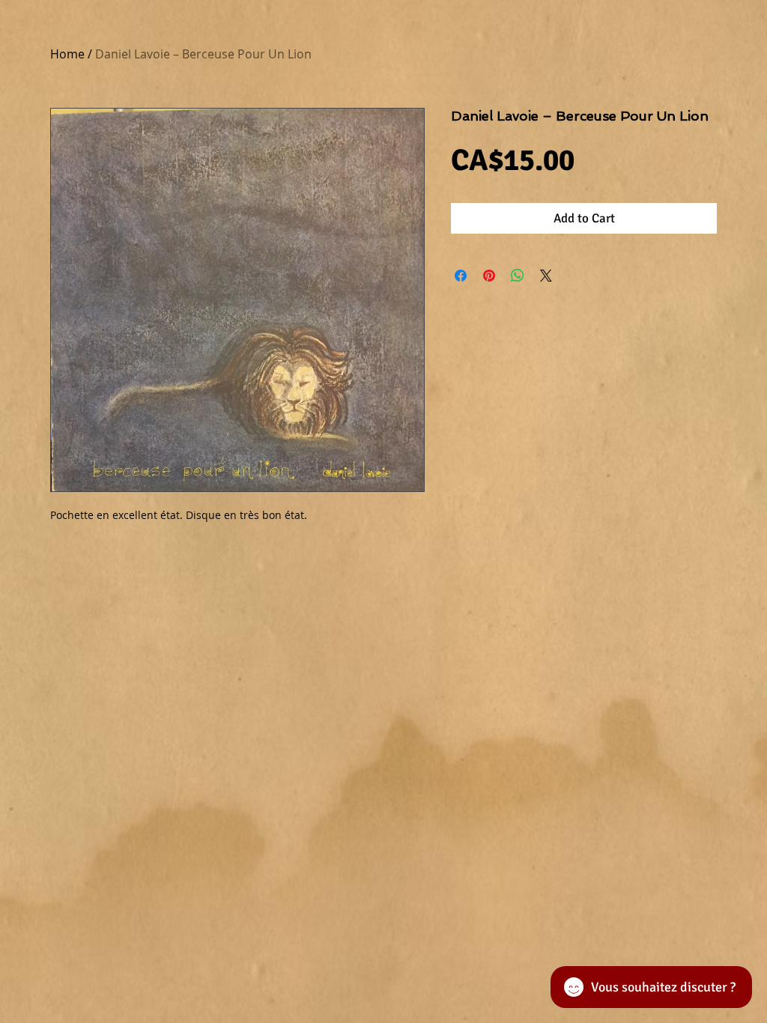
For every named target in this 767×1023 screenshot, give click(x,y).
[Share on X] (546, 276)
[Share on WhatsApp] (518, 276)
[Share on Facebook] (461, 276)
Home (67, 54)
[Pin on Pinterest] (489, 276)
